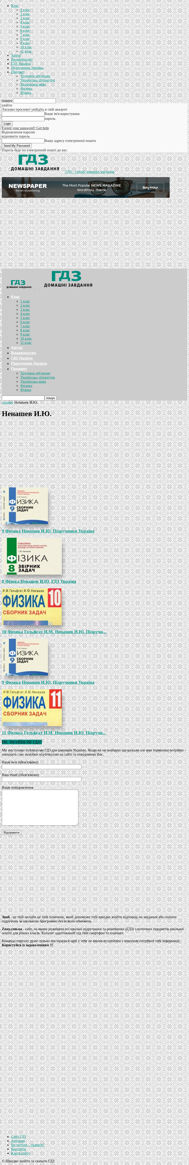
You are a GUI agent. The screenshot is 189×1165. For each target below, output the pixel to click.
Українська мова (33, 84)
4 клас (25, 22)
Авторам (18, 1141)
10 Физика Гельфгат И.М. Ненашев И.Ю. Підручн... (54, 631)
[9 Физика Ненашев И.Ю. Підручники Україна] (94, 505)
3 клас (25, 18)
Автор (16, 55)
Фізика (25, 93)
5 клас (25, 26)
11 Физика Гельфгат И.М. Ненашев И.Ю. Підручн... (54, 732)
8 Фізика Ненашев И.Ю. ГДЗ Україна (39, 581)
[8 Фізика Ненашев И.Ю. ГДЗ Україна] (94, 556)
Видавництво (21, 59)
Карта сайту (20, 1153)
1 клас (25, 10)
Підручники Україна (27, 68)
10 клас (26, 47)
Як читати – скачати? (27, 1145)
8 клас (25, 39)
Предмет (18, 72)
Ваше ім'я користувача (62, 114)
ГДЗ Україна (20, 64)
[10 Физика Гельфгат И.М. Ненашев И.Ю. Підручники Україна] (94, 606)
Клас (15, 6)
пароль (49, 119)
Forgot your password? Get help (25, 128)
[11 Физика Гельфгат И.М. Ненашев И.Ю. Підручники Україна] (94, 707)
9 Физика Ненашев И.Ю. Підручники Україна (48, 531)
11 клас (26, 51)
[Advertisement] (94, 234)
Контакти (18, 1149)
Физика (26, 88)
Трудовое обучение (35, 76)
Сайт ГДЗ (18, 1137)
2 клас (25, 14)
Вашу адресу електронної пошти (70, 141)
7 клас (25, 35)
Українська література (37, 80)
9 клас (25, 43)
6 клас (25, 30)
